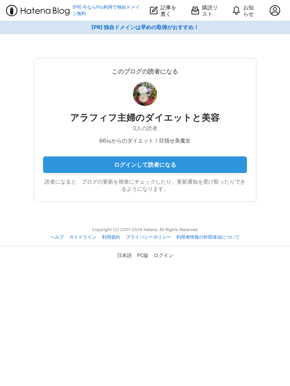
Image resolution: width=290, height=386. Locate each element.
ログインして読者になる (145, 164)
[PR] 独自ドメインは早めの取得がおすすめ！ (145, 27)
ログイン (163, 255)
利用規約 (111, 237)
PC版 (142, 255)
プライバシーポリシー (148, 237)
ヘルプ (57, 237)
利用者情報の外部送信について (208, 237)
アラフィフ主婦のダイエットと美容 (145, 117)
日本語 (124, 255)
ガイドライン (82, 237)
